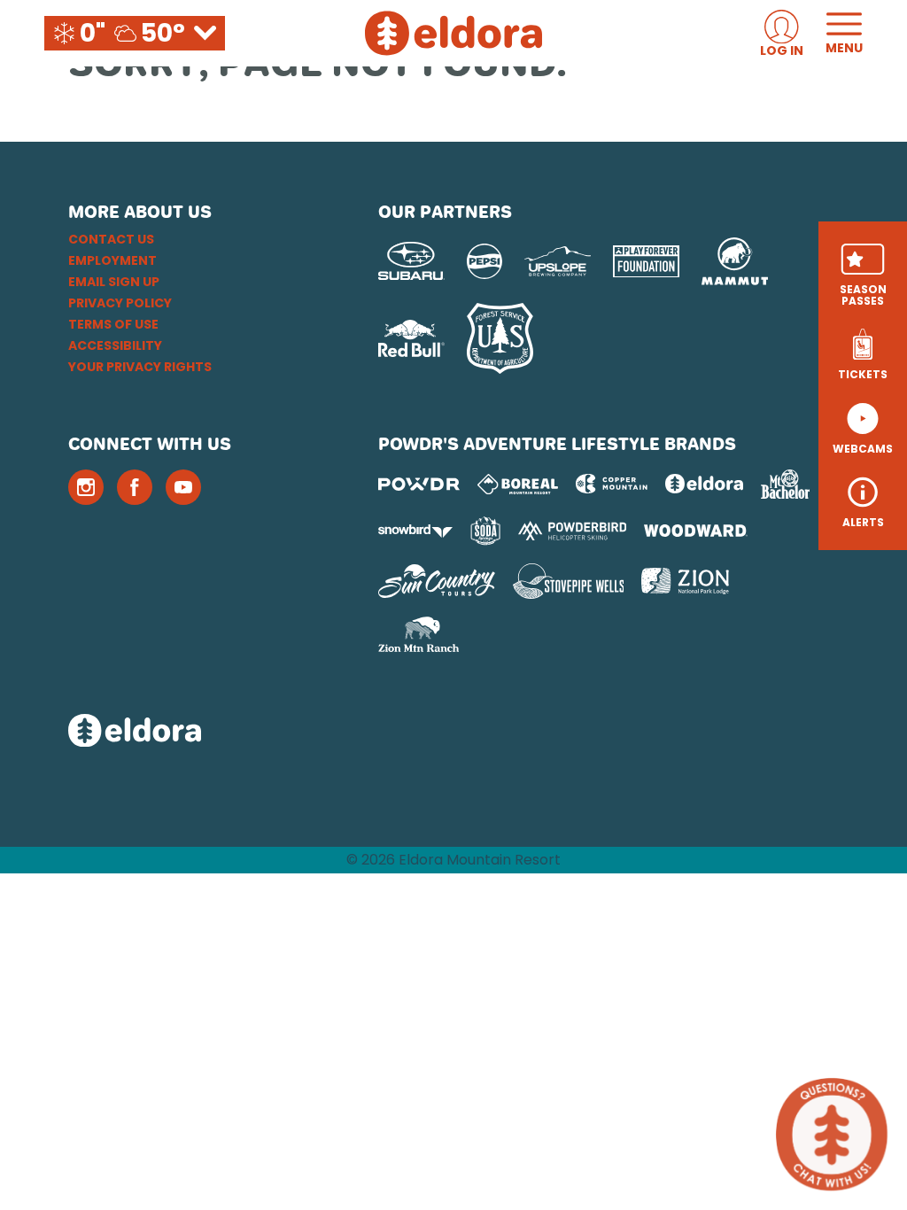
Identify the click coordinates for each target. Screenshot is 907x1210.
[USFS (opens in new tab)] (500, 338)
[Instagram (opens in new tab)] (86, 487)
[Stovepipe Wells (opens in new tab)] (568, 581)
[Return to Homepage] (453, 33)
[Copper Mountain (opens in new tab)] (611, 483)
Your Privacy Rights (140, 367)
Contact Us (111, 239)
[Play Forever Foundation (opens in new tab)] (646, 261)
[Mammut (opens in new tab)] (735, 261)
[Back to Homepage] (201, 732)
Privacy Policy (120, 303)
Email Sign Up (113, 282)
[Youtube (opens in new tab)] (183, 487)
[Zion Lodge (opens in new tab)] (685, 581)
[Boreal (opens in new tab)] (517, 484)
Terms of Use (113, 324)
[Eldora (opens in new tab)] (704, 483)
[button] (862, 275)
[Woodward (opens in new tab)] (696, 530)
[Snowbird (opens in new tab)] (415, 531)
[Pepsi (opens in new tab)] (484, 261)
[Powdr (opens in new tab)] (419, 484)
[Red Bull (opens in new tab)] (411, 338)
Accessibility (115, 345)
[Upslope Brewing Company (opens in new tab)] (557, 261)
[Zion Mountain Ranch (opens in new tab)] (418, 634)
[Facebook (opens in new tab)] (134, 487)
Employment (112, 260)
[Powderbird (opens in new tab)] (572, 530)
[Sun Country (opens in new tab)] (436, 581)
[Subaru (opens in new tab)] (411, 261)
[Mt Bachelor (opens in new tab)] (785, 484)
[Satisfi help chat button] (831, 1134)
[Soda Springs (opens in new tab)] (485, 531)
